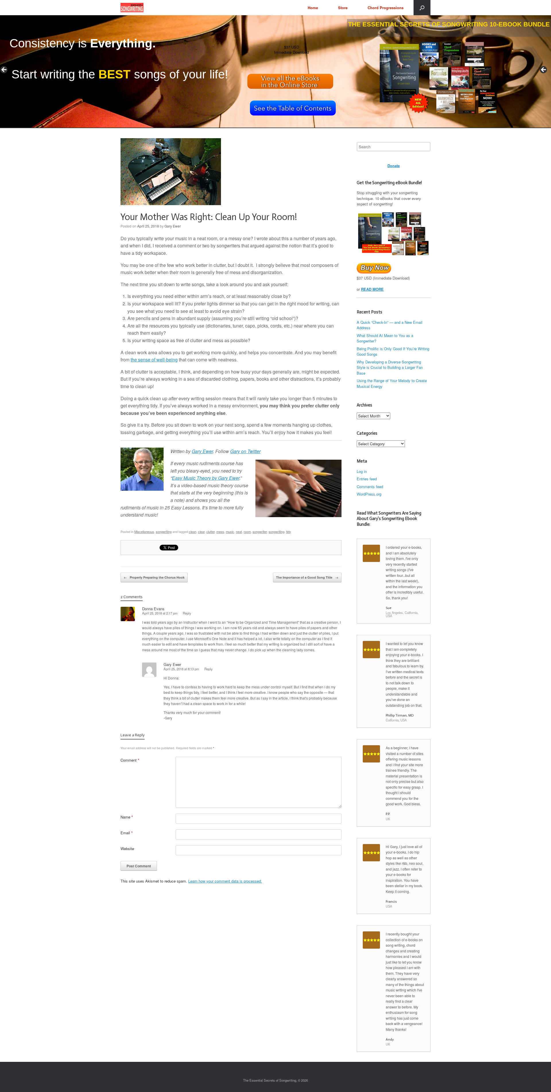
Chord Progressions (385, 7)
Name (127, 817)
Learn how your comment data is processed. (225, 881)
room (247, 531)
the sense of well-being (154, 359)
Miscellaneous (144, 531)
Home (313, 7)
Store (343, 7)
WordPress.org (369, 494)
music (230, 531)
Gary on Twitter (245, 451)
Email (127, 832)
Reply (187, 613)
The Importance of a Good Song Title (307, 577)
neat (239, 531)
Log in (362, 471)
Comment (130, 760)
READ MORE (372, 289)
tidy (288, 531)
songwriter (260, 531)
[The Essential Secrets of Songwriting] (132, 7)
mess (220, 531)
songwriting (164, 531)
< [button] (4, 70)
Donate (393, 165)
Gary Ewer (172, 226)
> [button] (544, 70)
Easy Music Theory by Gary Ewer (205, 478)
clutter (210, 531)
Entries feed (367, 479)
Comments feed (370, 486)
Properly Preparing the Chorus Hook (154, 577)
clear (201, 531)
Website (127, 848)
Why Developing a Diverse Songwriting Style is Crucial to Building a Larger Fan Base (390, 367)
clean (192, 531)
